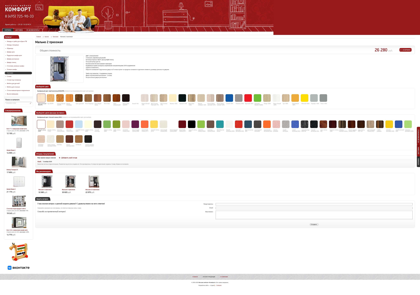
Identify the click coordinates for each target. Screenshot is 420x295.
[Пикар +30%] (267, 98)
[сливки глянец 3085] (88, 124)
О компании (224, 276)
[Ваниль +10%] (173, 98)
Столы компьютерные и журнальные (18, 90)
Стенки (9, 76)
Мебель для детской (13, 83)
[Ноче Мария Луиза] (97, 98)
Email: (211, 208)
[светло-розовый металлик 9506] (276, 124)
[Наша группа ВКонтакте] (19, 269)
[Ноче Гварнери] (88, 98)
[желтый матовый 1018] (389, 124)
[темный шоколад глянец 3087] (97, 124)
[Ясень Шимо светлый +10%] (210, 98)
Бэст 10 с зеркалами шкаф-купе (17, 230)
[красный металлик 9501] (238, 124)
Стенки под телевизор (14, 80)
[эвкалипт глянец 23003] (201, 124)
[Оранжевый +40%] (295, 98)
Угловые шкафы (12, 69)
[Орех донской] (79, 98)
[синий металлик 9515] (295, 124)
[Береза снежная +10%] (201, 98)
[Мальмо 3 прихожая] (46, 187)
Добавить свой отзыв (69, 158)
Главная (195, 276)
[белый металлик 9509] (229, 124)
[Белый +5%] (135, 98)
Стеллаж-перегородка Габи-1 (16, 208)
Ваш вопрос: (209, 211)
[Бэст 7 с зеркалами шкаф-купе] (19, 126)
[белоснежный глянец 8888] (173, 124)
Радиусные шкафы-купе (14, 55)
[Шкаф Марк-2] (19, 147)
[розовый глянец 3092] (126, 124)
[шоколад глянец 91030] (210, 124)
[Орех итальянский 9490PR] (116, 98)
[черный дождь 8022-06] (304, 124)
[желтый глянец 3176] (154, 124)
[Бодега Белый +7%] (144, 98)
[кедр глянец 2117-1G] (361, 124)
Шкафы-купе (11, 52)
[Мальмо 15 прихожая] (94, 187)
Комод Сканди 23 (12, 169)
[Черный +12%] (182, 98)
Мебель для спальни (13, 87)
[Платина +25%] (238, 98)
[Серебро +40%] (314, 98)
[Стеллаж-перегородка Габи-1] (19, 206)
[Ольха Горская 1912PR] (60, 98)
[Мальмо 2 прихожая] (59, 69)
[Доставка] (19, 30)
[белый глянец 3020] (41, 124)
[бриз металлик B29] (248, 124)
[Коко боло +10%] (191, 98)
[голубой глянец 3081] (79, 124)
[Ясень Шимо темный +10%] (220, 98)
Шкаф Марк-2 (11, 150)
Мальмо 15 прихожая (92, 189)
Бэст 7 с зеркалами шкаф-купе (17, 129)
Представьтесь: (209, 204)
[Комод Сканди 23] (19, 167)
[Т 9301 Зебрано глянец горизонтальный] (380, 124)
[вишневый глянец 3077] (182, 124)
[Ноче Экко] (107, 98)
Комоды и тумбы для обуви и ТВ (17, 41)
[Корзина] (8, 30)
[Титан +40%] (323, 98)
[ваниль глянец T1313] (50, 124)
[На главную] (18, 11)
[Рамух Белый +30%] (276, 98)
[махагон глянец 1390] (333, 124)
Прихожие (10, 73)
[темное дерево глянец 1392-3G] (351, 124)
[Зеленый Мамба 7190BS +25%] (257, 98)
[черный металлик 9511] (314, 124)
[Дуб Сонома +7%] (163, 98)
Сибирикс (219, 285)
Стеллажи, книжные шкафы (15, 66)
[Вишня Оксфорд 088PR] (69, 98)
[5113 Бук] (60, 139)
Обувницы (10, 48)
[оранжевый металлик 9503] (267, 124)
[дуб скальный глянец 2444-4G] (370, 124)
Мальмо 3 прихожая (45, 189)
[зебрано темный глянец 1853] (342, 124)
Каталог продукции (209, 276)
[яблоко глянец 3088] (107, 124)
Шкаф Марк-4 (11, 189)
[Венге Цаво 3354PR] (126, 98)
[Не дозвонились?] (34, 30)
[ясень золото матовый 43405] (50, 139)
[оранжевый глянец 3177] (144, 124)
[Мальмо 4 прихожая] (70, 187)
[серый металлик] (286, 124)
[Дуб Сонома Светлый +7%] (154, 98)
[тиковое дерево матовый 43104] (88, 139)
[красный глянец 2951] (69, 124)
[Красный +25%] (248, 98)
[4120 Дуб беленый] (41, 139)
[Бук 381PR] (50, 98)
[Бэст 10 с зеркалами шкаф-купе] (19, 227)
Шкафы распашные (13, 59)
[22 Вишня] (79, 139)
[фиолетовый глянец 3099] (135, 124)
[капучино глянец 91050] (60, 124)
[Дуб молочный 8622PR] (41, 98)
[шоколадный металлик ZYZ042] (257, 124)
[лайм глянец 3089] (116, 124)
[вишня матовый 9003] (69, 139)
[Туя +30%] (286, 98)
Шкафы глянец (11, 62)
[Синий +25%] (229, 98)
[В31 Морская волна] (220, 124)
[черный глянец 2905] (191, 124)
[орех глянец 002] (323, 124)
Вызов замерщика (12, 94)
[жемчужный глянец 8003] (163, 124)
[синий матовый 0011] (398, 124)
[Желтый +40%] (304, 98)
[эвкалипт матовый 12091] (408, 124)
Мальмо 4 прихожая (68, 189)
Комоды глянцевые (13, 45)
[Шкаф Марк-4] (19, 186)
